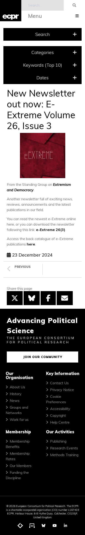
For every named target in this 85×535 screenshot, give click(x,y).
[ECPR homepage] (10, 10)
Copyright (58, 415)
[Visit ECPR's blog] (20, 525)
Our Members (21, 465)
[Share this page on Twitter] (15, 298)
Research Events (64, 448)
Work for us (19, 419)
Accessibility (60, 408)
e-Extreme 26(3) (50, 229)
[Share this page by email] (65, 298)
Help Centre (60, 422)
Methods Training (64, 455)
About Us (17, 387)
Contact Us (59, 383)
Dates (42, 77)
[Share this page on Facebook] (48, 298)
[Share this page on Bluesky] (31, 298)
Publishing (58, 441)
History (16, 393)
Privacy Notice (62, 389)
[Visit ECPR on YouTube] (55, 525)
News (14, 400)
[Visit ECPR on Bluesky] (43, 525)
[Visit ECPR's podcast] (32, 525)
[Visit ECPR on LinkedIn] (65, 525)
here (31, 244)
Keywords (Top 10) (42, 65)
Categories (42, 52)
